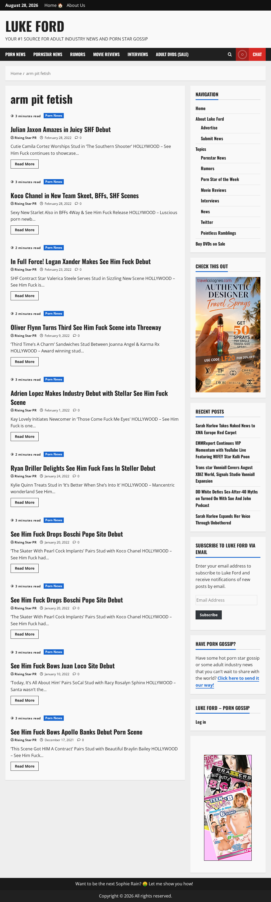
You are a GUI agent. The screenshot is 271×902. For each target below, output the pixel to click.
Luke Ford (34, 25)
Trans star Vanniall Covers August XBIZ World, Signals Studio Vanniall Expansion (225, 474)
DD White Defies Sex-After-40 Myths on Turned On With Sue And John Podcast (227, 498)
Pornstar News (47, 54)
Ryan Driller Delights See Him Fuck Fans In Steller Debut (83, 468)
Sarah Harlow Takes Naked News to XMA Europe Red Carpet (225, 429)
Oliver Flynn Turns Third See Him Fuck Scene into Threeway (86, 327)
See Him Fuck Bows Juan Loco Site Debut (63, 665)
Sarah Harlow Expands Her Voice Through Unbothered (223, 519)
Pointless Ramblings (218, 233)
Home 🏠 (53, 5)
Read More (27, 165)
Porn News (15, 54)
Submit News (212, 138)
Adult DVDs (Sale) (172, 54)
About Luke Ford (210, 119)
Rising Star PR (26, 137)
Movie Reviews (106, 54)
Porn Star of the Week (220, 179)
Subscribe (209, 614)
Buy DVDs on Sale (210, 244)
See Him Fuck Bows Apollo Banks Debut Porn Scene (76, 731)
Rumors (77, 54)
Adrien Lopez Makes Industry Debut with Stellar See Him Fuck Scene (89, 397)
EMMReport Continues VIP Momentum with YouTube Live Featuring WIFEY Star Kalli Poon (223, 450)
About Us (76, 5)
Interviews (138, 54)
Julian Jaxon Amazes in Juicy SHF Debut (61, 129)
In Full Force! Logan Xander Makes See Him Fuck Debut (81, 261)
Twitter (207, 222)
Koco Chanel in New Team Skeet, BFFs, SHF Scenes (75, 195)
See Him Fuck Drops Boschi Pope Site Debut (67, 533)
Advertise (209, 127)
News (205, 211)
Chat (257, 54)
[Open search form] (230, 54)
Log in (201, 722)
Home (201, 108)
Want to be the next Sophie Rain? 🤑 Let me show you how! (134, 884)
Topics (201, 149)
